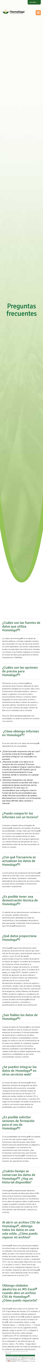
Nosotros (13, 30)
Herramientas (15, 21)
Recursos (13, 26)
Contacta (13, 35)
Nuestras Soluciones (18, 17)
